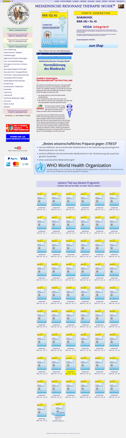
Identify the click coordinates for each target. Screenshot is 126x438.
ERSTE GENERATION (17, 30)
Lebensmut (8, 92)
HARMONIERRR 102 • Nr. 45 (71, 373)
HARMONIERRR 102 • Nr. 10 (85, 232)
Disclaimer (64, 433)
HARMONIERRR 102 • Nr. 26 (56, 302)
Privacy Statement (70, 433)
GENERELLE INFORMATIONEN (17, 115)
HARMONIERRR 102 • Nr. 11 (100, 232)
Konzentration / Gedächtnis (13, 86)
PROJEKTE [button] (120, 1)
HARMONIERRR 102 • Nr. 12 (114, 232)
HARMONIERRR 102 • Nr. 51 (71, 396)
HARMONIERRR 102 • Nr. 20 (56, 279)
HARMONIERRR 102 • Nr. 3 (71, 208)
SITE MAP (112, 1)
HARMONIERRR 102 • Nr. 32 (56, 326)
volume (72, 54)
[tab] (17, 29)
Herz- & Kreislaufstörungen (13, 61)
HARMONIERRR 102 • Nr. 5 (100, 208)
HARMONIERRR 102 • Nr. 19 (42, 279)
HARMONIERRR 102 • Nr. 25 (42, 302)
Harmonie (7, 101)
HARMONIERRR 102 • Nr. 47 (100, 373)
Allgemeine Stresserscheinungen (15, 58)
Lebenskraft (8, 95)
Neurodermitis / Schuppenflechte (16, 72)
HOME (57, 1)
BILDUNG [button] (91, 1)
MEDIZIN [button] (83, 1)
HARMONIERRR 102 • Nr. (85, 208)
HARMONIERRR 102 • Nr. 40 (85, 349)
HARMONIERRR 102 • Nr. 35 (100, 326)
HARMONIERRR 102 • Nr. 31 (42, 326)
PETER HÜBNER (65, 1)
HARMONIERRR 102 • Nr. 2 (56, 208)
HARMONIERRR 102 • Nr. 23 (100, 279)
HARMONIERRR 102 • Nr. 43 (42, 373)
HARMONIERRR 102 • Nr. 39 (71, 349)
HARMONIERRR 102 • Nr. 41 (100, 349)
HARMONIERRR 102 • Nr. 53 (100, 396)
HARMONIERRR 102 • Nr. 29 (100, 302)
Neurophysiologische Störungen (15, 69)
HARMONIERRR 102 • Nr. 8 (56, 232)
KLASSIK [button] (76, 1)
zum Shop (96, 45)
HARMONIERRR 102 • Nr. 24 (114, 279)
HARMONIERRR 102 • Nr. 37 (42, 349)
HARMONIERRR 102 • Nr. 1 (42, 208)
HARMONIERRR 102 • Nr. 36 (114, 326)
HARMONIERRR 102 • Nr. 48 (114, 373)
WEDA (98, 1)
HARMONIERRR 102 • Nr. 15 (71, 255)
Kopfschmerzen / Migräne (13, 52)
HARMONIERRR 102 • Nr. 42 (114, 349)
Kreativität (7, 89)
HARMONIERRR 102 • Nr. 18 (114, 255)
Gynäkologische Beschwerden (14, 81)
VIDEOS (104, 1)
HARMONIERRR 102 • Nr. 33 (71, 326)
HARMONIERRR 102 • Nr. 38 (56, 349)
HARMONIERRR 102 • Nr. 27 (71, 302)
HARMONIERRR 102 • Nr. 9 (71, 232)
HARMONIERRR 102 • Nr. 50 (56, 396)
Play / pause (37, 54)
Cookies (75, 433)
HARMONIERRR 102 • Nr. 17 (100, 255)
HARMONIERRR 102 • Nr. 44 (56, 373)
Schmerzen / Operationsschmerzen (16, 75)
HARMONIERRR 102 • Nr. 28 (85, 302)
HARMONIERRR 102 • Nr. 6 (114, 208)
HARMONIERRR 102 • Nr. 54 (114, 396)
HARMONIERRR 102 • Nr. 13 (42, 255)
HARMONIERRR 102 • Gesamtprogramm (58, 419)
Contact (78, 433)
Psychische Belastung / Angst (14, 98)
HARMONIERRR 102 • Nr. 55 (42, 419)
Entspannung (8, 84)
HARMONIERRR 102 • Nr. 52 (85, 396)
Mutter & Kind (9, 104)
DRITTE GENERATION (17, 40)
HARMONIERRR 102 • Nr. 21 (71, 279)
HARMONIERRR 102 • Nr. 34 (85, 326)
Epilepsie (7, 107)
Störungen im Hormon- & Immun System (15, 65)
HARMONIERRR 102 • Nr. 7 (42, 232)
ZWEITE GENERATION (17, 35)
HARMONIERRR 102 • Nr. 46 (85, 373)
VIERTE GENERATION (17, 46)
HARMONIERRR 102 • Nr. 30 (114, 302)
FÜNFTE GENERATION (17, 111)
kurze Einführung (10, 50)
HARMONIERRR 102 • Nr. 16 (85, 255)
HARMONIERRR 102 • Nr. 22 (85, 279)
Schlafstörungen (9, 55)
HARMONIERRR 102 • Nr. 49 (42, 396)
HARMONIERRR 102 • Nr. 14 (56, 255)
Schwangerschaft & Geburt (13, 78)
